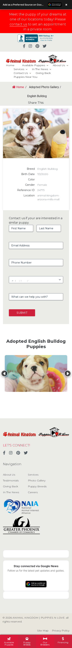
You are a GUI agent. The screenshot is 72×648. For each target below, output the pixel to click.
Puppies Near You (25, 77)
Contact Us (21, 73)
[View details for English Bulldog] (36, 373)
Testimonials (11, 480)
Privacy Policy (60, 630)
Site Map (43, 630)
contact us (18, 24)
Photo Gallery (36, 480)
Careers (33, 492)
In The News (40, 69)
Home (10, 65)
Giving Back (43, 73)
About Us (59, 65)
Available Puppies (33, 65)
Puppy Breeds (37, 486)
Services (19, 69)
